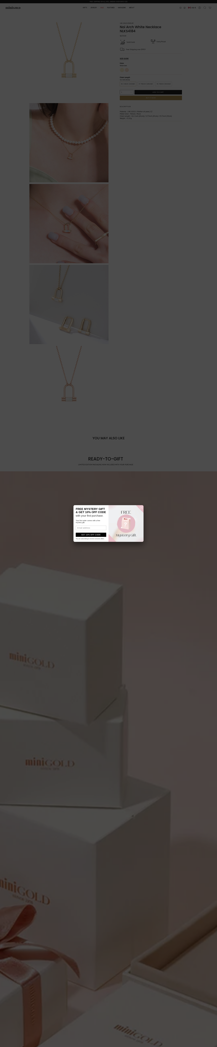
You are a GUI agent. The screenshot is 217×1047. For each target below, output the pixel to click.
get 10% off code (91, 535)
